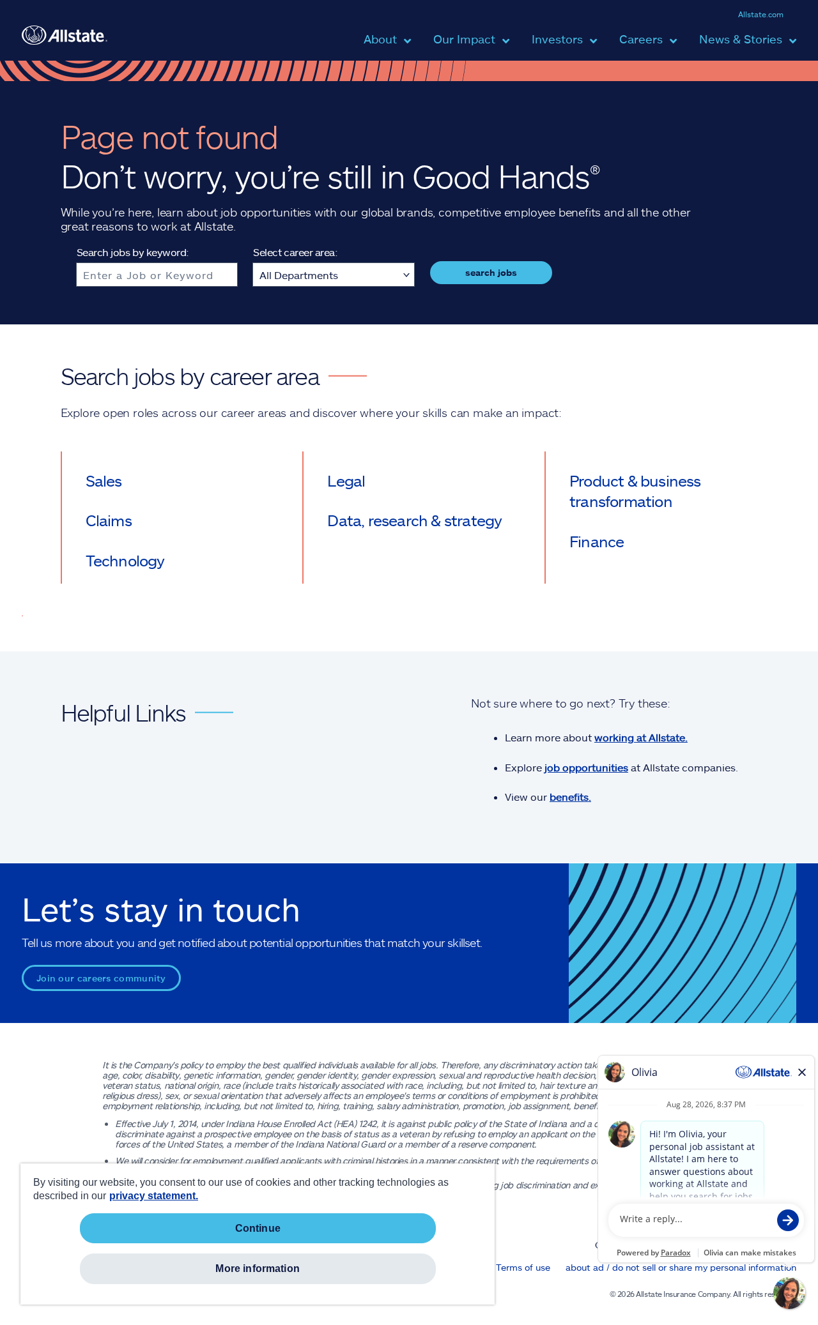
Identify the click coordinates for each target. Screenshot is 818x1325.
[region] (257, 1234)
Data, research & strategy (414, 520)
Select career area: (295, 252)
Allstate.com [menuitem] (760, 14)
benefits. (570, 797)
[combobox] (157, 274)
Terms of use (523, 1267)
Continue (258, 1228)
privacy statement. (153, 1195)
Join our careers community (101, 978)
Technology (125, 560)
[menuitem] (380, 46)
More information (257, 1268)
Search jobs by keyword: (133, 252)
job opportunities (586, 767)
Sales (104, 480)
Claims (109, 520)
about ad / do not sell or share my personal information (681, 1267)
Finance (596, 541)
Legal (346, 480)
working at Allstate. (641, 737)
